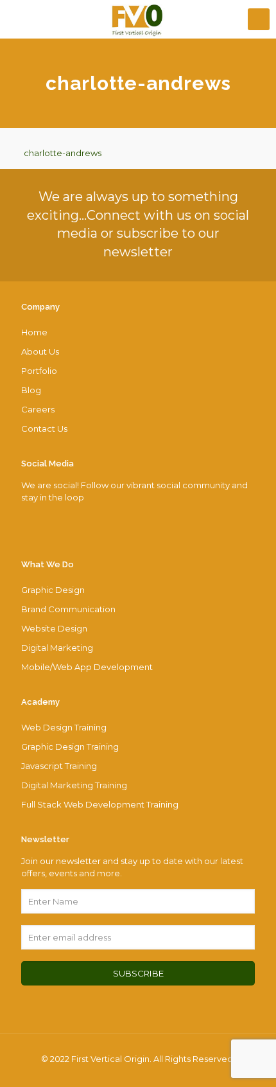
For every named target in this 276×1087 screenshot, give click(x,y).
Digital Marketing (57, 647)
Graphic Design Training (70, 746)
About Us (40, 351)
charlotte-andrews (62, 153)
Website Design (54, 628)
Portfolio (39, 371)
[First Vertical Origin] (138, 19)
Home (34, 332)
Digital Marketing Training (74, 785)
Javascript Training (59, 766)
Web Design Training (64, 727)
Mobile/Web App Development (87, 667)
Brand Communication (68, 609)
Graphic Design (53, 590)
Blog (31, 390)
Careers (38, 409)
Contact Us (44, 428)
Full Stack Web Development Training (99, 804)
